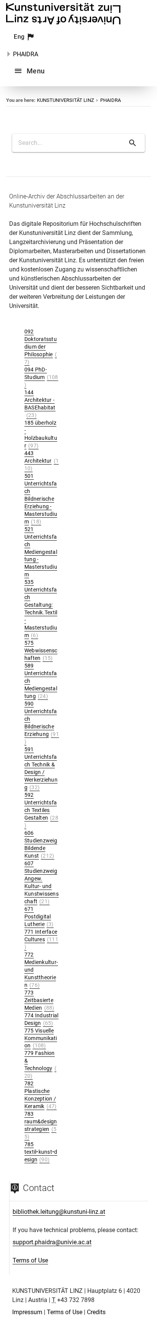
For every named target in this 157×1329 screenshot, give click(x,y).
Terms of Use (30, 1260)
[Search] (132, 143)
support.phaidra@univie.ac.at (52, 1242)
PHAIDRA (25, 54)
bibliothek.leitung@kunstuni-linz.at (59, 1211)
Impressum (27, 1312)
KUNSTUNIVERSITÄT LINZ (65, 100)
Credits (96, 1312)
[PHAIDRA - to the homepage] (63, 22)
